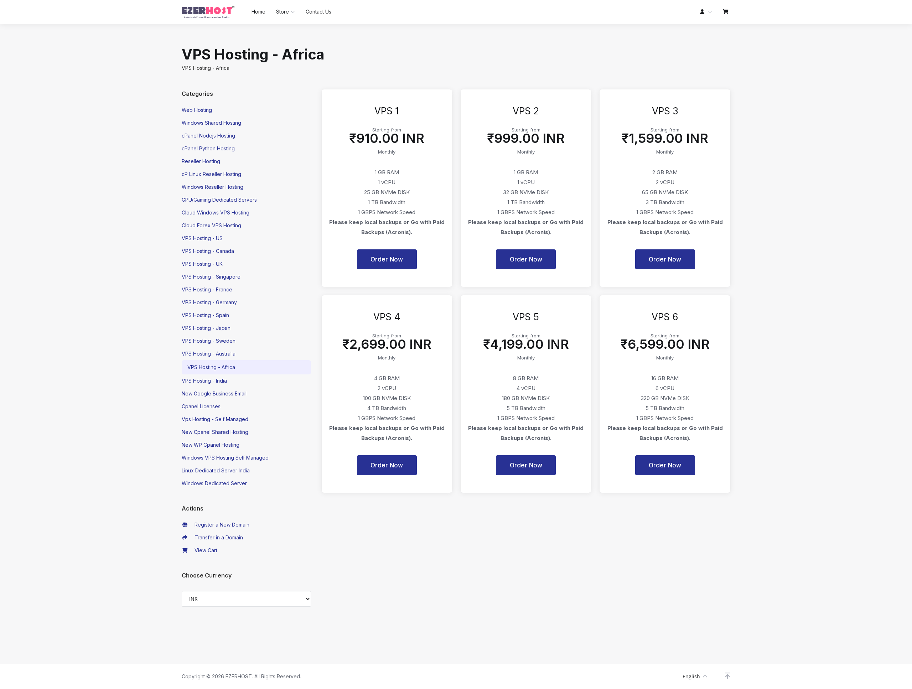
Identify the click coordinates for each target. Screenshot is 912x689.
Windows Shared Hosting (211, 123)
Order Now (386, 259)
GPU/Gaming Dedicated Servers (219, 200)
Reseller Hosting (201, 161)
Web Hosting (197, 110)
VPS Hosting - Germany (209, 302)
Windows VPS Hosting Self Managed (225, 458)
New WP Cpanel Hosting (210, 445)
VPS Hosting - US (202, 238)
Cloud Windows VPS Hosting (215, 212)
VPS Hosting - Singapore (211, 277)
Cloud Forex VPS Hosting (211, 225)
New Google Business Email (214, 393)
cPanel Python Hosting (208, 148)
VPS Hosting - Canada (208, 251)
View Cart (204, 550)
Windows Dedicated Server (214, 483)
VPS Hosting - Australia (208, 354)
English (691, 676)
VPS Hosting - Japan (206, 328)
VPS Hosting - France (207, 289)
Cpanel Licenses (201, 406)
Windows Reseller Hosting (212, 187)
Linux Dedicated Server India (216, 470)
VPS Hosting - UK (202, 264)
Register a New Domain (220, 525)
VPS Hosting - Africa (211, 367)
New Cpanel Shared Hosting (215, 432)
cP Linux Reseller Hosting (211, 174)
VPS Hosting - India (204, 381)
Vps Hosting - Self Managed (215, 419)
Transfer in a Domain (217, 537)
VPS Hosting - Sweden (208, 341)
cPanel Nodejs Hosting (208, 136)
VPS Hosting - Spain (205, 315)
